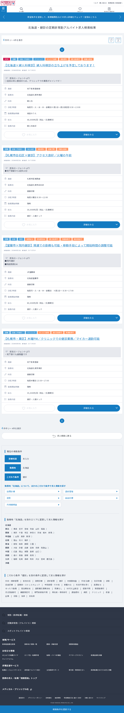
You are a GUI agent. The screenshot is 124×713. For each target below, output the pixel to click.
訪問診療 (11, 491)
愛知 (15, 544)
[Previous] (4, 17)
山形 (37, 528)
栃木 (45, 532)
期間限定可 (25, 592)
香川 (15, 555)
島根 (32, 551)
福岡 (15, 559)
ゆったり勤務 (11, 588)
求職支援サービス (10, 665)
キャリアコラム (7, 659)
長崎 (26, 559)
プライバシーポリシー (35, 698)
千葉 (21, 532)
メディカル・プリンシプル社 (15, 689)
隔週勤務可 (99, 588)
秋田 (32, 528)
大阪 (15, 547)
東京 (15, 532)
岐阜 (21, 544)
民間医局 (8, 3)
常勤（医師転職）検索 (17, 615)
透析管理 (69, 491)
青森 (15, 528)
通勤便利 (75, 592)
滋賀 (32, 547)
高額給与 (97, 584)
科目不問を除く (82, 584)
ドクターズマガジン (76, 655)
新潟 (28, 536)
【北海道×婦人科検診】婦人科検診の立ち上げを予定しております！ (49, 65)
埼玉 (26, 532)
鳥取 (26, 551)
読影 (9, 498)
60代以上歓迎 (72, 588)
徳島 (21, 555)
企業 (7, 596)
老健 (107, 592)
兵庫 (26, 547)
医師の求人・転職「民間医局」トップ (19, 678)
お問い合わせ (89, 698)
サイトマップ (101, 698)
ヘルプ (96, 3)
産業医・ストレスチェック (28, 584)
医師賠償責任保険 (8, 644)
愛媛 (26, 555)
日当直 (32, 596)
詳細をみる (89, 134)
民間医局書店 (73, 644)
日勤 (15, 596)
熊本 (32, 559)
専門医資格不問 (41, 592)
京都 (21, 547)
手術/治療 (85, 581)
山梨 (17, 536)
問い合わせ (103, 3)
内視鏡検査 (12, 504)
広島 (15, 551)
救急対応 (27, 581)
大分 (37, 559)
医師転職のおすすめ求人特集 (101, 670)
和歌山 (44, 547)
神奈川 (33, 532)
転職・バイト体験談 (54, 655)
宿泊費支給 (26, 588)
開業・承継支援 (52, 644)
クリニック (96, 592)
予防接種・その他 (52, 584)
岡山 (21, 551)
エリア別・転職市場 (31, 655)
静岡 (26, 544)
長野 (23, 536)
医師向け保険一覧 (30, 644)
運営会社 (21, 698)
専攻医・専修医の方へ (77, 670)
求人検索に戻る (64, 435)
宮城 (26, 528)
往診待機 (98, 581)
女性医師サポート (53, 670)
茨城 (39, 532)
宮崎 (43, 559)
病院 (85, 592)
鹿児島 (49, 559)
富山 (15, 540)
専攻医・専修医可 (59, 592)
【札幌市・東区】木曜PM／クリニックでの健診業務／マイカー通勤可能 (52, 338)
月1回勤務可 (10, 592)
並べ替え (111, 39)
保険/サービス (8, 639)
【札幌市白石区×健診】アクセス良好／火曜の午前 (38, 155)
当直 (23, 596)
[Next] (120, 17)
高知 (32, 555)
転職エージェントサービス (11, 670)
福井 (26, 540)
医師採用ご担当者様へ (115, 3)
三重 (32, 544)
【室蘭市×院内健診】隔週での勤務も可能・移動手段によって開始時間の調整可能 (58, 245)
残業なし (58, 588)
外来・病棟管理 (12, 581)
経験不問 (86, 588)
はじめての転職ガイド (10, 655)
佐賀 (21, 559)
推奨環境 (58, 698)
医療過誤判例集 (96, 655)
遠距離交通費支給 (42, 588)
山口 (37, 551)
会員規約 (48, 698)
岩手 (21, 528)
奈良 (37, 547)
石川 (21, 540)
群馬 (50, 532)
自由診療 (69, 498)
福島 (43, 528)
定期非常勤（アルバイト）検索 (21, 623)
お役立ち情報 (8, 650)
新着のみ (68, 584)
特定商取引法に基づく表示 (72, 698)
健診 (61, 581)
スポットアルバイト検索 (18, 630)
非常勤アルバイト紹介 (32, 670)
